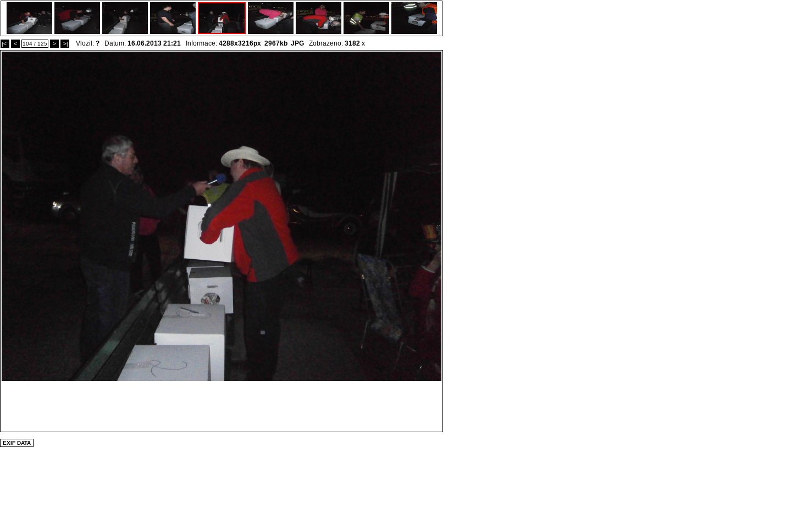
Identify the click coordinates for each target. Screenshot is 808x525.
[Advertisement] (221, 406)
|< (5, 44)
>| (65, 44)
